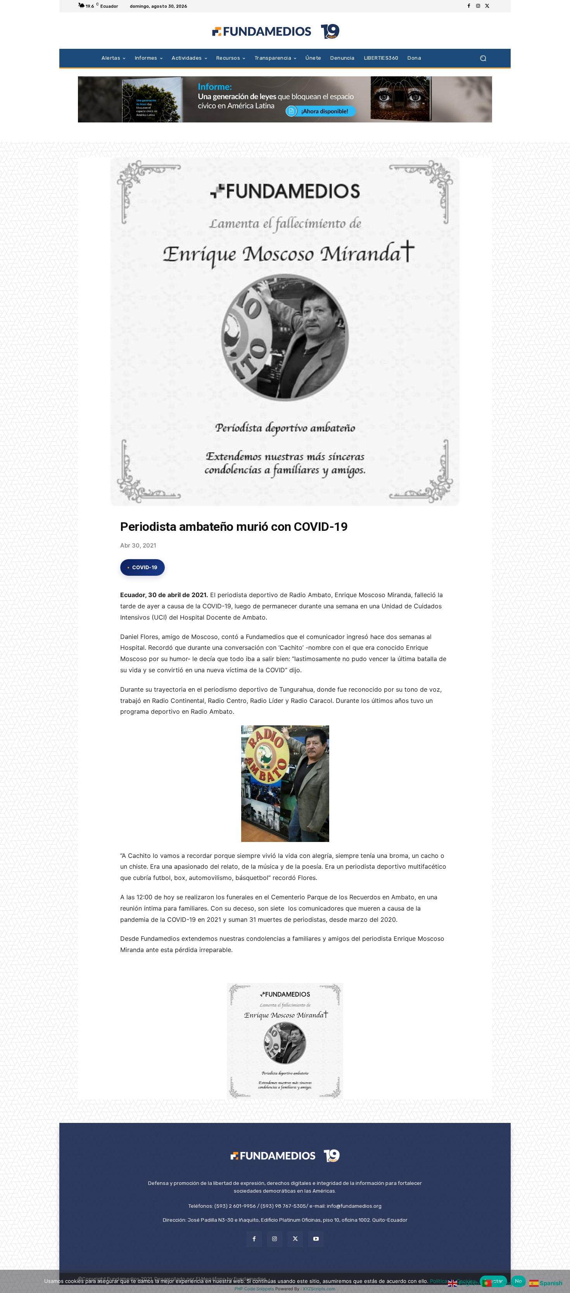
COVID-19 (144, 567)
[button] (483, 58)
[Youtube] (315, 1239)
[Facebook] (468, 6)
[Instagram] (478, 6)
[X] (487, 6)
